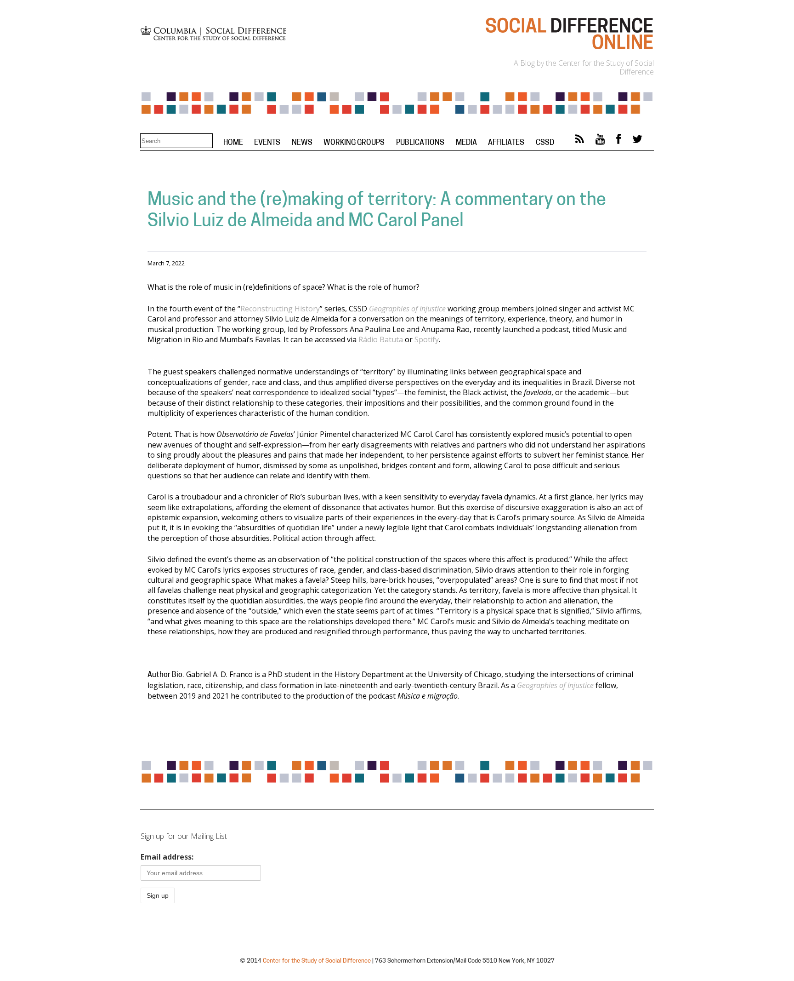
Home (233, 143)
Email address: (167, 857)
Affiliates (506, 143)
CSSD (545, 143)
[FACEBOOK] (618, 141)
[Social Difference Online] (569, 49)
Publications (420, 143)
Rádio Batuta (381, 339)
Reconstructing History (280, 309)
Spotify (426, 339)
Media (466, 143)
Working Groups (354, 143)
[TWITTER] (637, 141)
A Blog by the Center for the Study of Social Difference (584, 67)
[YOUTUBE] (600, 141)
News (302, 143)
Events (267, 143)
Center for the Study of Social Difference (317, 961)
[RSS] (579, 141)
